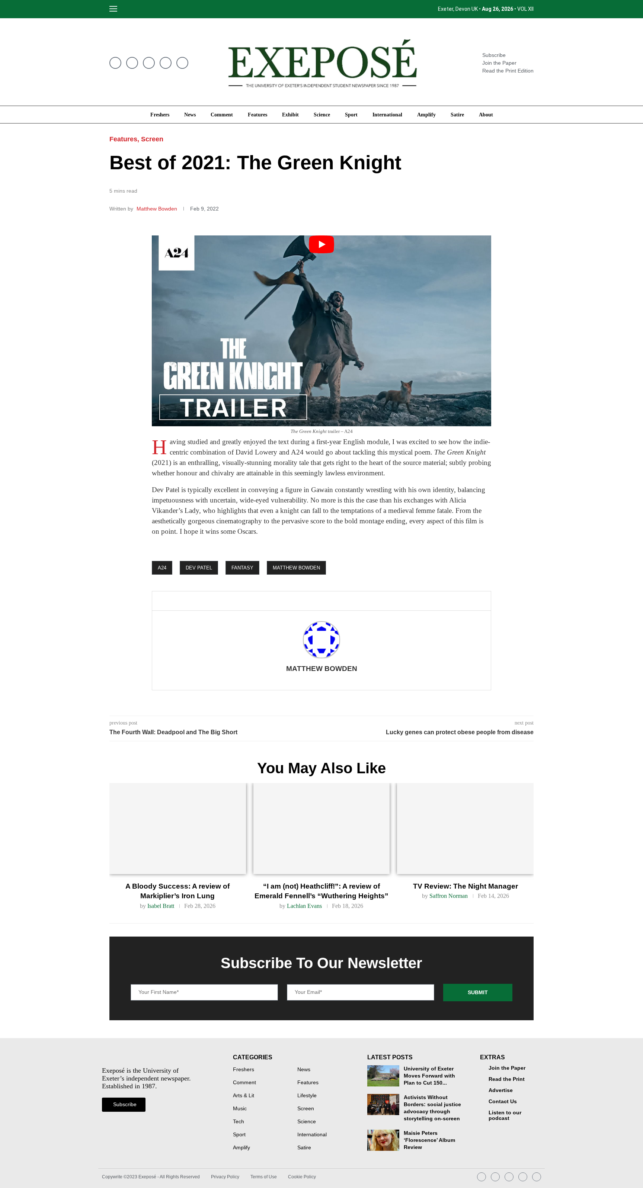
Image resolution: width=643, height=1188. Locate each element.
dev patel (199, 568)
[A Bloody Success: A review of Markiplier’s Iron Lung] (177, 828)
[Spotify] (522, 1176)
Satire (457, 115)
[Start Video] (321, 330)
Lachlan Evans (304, 906)
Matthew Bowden (158, 209)
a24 (162, 568)
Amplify (426, 115)
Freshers (159, 115)
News (190, 115)
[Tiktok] (536, 1176)
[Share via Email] (235, 601)
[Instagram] (149, 63)
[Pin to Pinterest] (223, 601)
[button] (131, 9)
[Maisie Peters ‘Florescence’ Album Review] (383, 1140)
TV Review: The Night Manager (465, 886)
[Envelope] (182, 63)
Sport (351, 115)
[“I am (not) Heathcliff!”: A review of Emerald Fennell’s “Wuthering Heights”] (321, 828)
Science (322, 115)
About (486, 115)
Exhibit (290, 115)
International (387, 115)
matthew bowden (296, 568)
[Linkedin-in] (166, 63)
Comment (222, 115)
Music (240, 1108)
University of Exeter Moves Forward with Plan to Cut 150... (429, 1076)
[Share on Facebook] (196, 601)
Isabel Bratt (160, 906)
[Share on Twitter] (211, 601)
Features (257, 115)
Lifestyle (307, 1095)
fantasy (242, 568)
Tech (238, 1121)
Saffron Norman (448, 896)
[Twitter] (132, 63)
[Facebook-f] (115, 63)
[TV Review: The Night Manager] (465, 828)
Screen (152, 139)
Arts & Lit (243, 1095)
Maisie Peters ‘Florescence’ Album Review (429, 1140)
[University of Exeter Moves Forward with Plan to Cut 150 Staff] (383, 1075)
